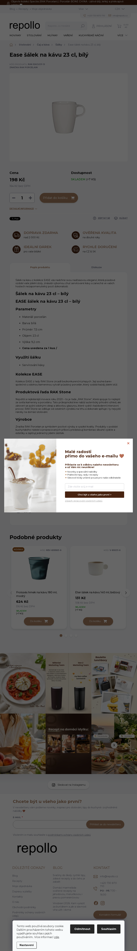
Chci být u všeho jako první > (94, 494)
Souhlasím (108, 929)
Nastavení (27, 945)
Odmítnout (82, 929)
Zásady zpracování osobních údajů (83, 500)
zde (56, 937)
